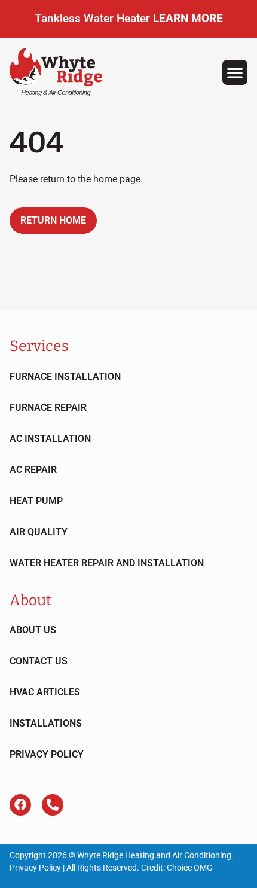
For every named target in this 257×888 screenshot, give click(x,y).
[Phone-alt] (52, 805)
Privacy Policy (47, 754)
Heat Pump (36, 500)
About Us (33, 630)
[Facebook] (20, 805)
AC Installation (50, 438)
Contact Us (39, 661)
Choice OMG (190, 867)
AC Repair (33, 469)
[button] (234, 72)
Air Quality (39, 532)
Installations (46, 723)
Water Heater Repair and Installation (107, 563)
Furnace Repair (48, 407)
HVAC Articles (45, 692)
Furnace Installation (65, 376)
